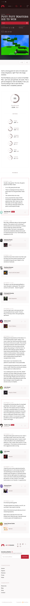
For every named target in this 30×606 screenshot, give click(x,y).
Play (3, 23)
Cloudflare (25, 602)
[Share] (27, 62)
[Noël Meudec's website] (25, 212)
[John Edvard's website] (25, 387)
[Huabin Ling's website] (25, 425)
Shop (2, 590)
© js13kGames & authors (7, 602)
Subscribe (25, 556)
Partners (3, 573)
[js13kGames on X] (25, 544)
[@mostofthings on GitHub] (13, 28)
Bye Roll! (11, 490)
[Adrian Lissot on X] (22, 321)
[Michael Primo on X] (22, 486)
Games (3, 14)
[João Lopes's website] (25, 451)
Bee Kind (10, 528)
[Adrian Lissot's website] (25, 321)
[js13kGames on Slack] (17, 544)
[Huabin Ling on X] (22, 425)
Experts (3, 570)
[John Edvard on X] (22, 387)
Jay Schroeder (4, 27)
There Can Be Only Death (14, 272)
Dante (10, 245)
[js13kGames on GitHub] (20, 546)
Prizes (2, 575)
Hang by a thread (12, 392)
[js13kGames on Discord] (20, 544)
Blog (2, 588)
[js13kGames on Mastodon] (23, 544)
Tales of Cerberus (12, 326)
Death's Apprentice (13, 298)
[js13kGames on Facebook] (17, 546)
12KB (8, 31)
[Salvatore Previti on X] (25, 240)
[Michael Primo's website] (25, 486)
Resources (3, 585)
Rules (2, 577)
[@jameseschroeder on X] (11, 28)
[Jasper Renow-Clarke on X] (25, 524)
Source (3, 31)
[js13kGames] (2, 6)
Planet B (10, 456)
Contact (3, 592)
